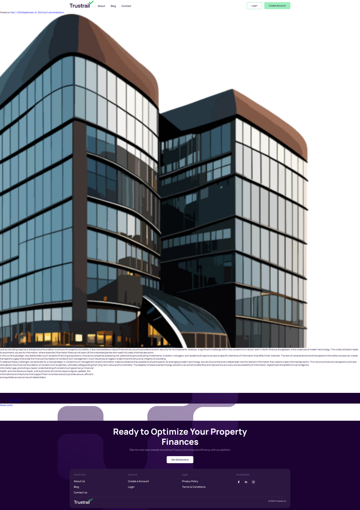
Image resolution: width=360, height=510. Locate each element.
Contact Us (80, 492)
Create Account (277, 5)
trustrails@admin (55, 12)
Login (254, 5)
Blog (113, 6)
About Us (79, 481)
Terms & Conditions (194, 486)
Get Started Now (180, 459)
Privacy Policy (190, 481)
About (101, 6)
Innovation (15, 400)
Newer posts (6, 405)
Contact (126, 6)
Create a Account (138, 481)
